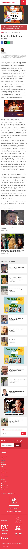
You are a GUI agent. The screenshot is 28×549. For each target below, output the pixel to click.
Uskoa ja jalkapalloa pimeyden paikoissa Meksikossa (16, 420)
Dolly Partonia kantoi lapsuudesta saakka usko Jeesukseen (12, 228)
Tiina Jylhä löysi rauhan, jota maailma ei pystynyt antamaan (17, 380)
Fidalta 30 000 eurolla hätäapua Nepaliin (16, 289)
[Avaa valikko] (17, 2)
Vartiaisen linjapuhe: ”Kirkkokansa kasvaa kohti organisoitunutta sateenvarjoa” (13, 27)
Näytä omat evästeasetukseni (7, 493)
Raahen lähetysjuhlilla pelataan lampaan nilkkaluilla (16, 319)
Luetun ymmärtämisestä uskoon (16, 391)
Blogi (2, 32)
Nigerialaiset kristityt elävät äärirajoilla (15, 340)
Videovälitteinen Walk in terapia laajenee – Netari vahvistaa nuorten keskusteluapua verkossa (12, 251)
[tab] (4, 261)
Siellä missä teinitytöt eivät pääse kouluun (16, 329)
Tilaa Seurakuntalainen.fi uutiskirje (12, 430)
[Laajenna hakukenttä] (23, 2)
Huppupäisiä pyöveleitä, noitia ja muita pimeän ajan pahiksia (16, 370)
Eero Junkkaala (4, 53)
